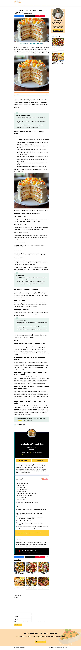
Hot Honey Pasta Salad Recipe (32, 573)
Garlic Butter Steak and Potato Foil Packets (31, 588)
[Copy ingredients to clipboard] (22, 478)
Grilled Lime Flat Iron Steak (44, 588)
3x (46, 478)
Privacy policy (51, 647)
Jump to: (18, 94)
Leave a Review (40, 43)
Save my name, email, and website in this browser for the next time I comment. (30, 621)
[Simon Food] (17, 1)
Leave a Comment (29, 13)
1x (43, 478)
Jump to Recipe (24, 43)
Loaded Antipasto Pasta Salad (43, 573)
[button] (66, 5)
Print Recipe (32, 43)
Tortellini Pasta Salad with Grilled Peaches (20, 573)
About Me (56, 647)
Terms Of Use (60, 647)
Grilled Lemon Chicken (20, 587)
